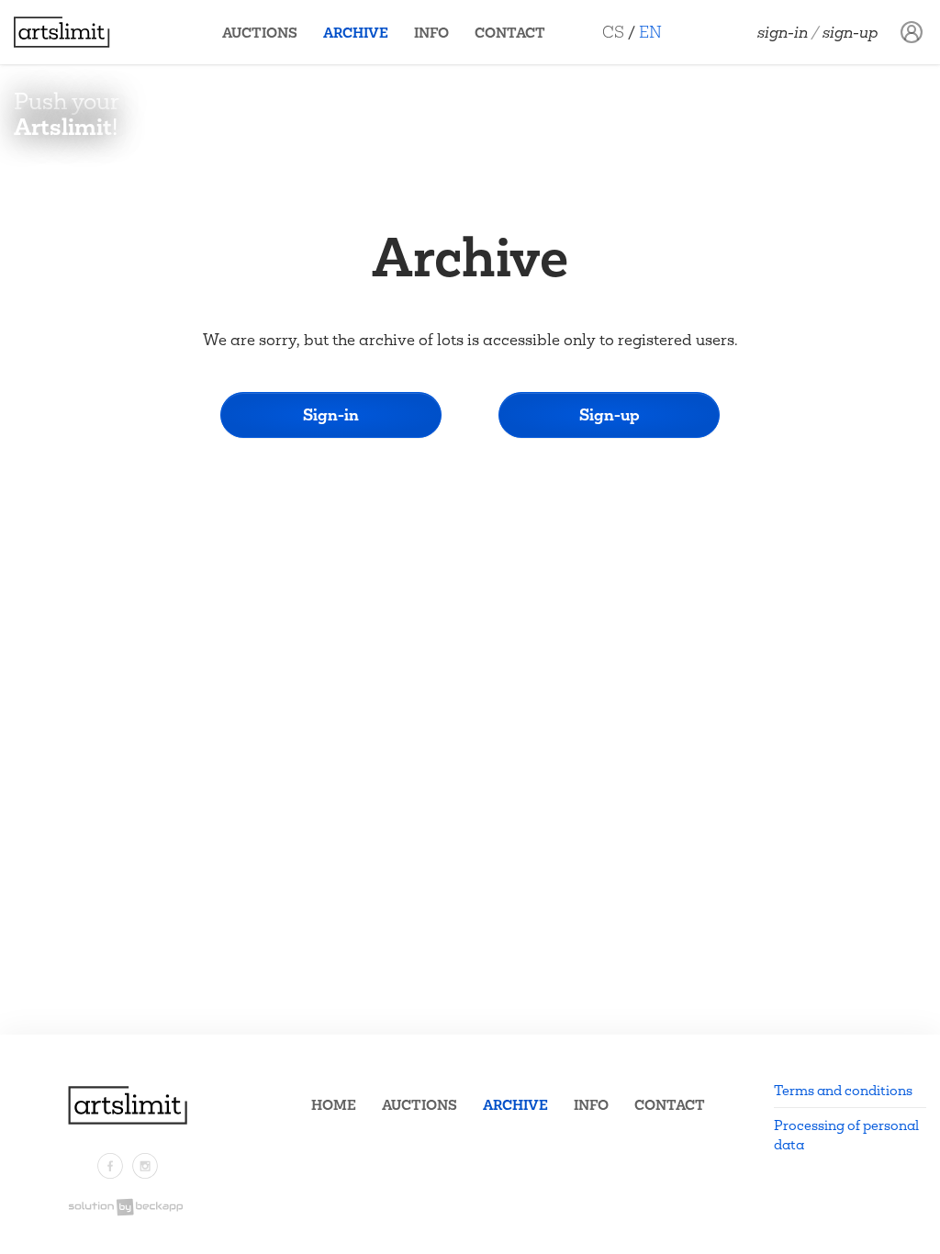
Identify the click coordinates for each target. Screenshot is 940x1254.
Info (431, 32)
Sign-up (850, 32)
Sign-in (782, 32)
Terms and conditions (843, 1090)
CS (613, 31)
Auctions (259, 32)
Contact (510, 32)
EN (650, 31)
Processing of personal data (846, 1134)
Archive (355, 32)
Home (333, 1105)
